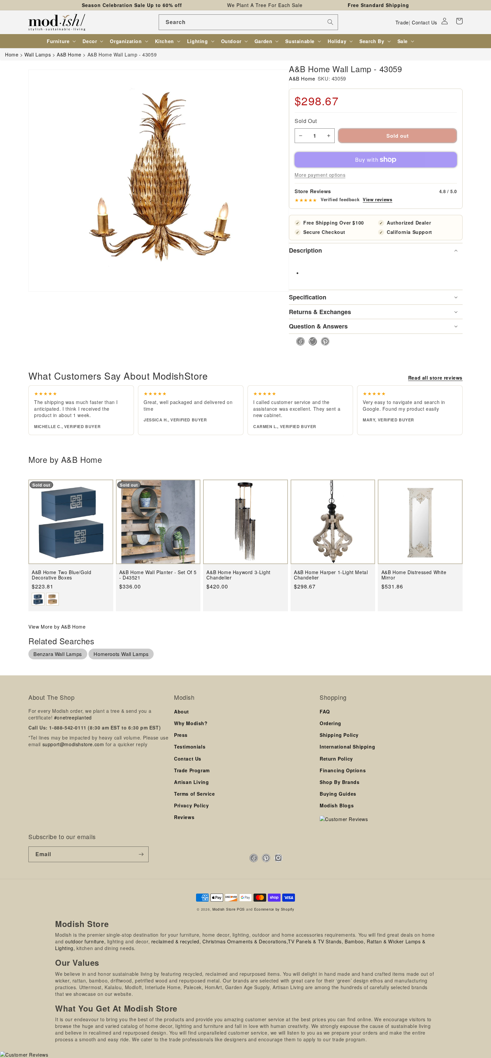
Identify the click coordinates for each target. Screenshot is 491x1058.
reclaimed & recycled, (176, 941)
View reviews (377, 199)
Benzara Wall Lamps (57, 653)
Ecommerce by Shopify (274, 909)
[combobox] (248, 22)
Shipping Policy (339, 735)
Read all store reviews (435, 377)
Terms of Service (194, 793)
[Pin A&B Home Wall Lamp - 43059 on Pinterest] (323, 341)
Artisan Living (191, 782)
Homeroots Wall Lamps (121, 653)
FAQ (325, 711)
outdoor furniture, (85, 941)
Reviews (184, 817)
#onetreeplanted (73, 717)
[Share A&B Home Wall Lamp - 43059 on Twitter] (311, 341)
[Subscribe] (141, 854)
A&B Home (302, 78)
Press (181, 735)
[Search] (330, 22)
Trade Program (192, 770)
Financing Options (343, 770)
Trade (402, 22)
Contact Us (424, 22)
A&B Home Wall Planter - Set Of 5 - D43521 (158, 575)
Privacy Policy (191, 805)
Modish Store (223, 909)
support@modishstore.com (73, 744)
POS (241, 909)
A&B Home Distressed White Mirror (414, 575)
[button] (459, 21)
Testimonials (189, 746)
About (181, 711)
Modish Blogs (337, 805)
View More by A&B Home (57, 626)
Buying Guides (338, 793)
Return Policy (336, 758)
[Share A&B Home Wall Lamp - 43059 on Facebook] (298, 341)
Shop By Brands (339, 782)
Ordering (330, 723)
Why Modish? (191, 723)
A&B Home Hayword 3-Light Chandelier (238, 575)
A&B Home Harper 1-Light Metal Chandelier (331, 575)
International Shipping (347, 746)
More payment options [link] (320, 174)
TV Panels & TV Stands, (315, 941)
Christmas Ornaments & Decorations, (245, 941)
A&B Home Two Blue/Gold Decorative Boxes (61, 575)
